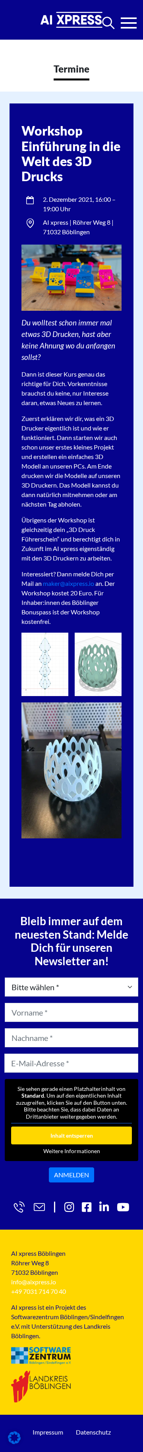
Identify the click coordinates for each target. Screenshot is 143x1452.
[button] (14, 1437)
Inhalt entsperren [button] (71, 1135)
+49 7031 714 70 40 (38, 1291)
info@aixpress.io (33, 1282)
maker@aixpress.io (68, 583)
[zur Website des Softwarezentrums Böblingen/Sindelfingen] (41, 1356)
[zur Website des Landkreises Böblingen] (41, 1386)
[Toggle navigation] (129, 20)
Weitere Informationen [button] (71, 1151)
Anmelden (71, 1174)
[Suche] (108, 23)
